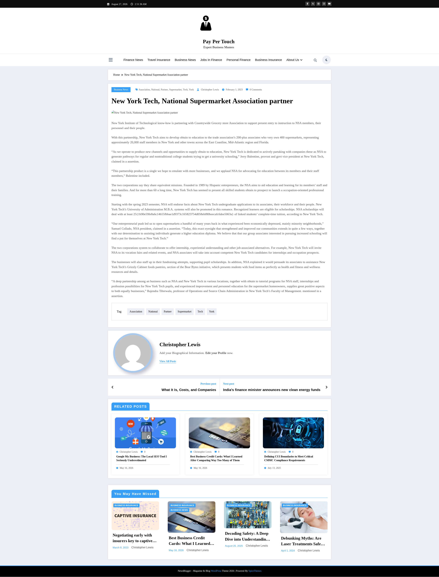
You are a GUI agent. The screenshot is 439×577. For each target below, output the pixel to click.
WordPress (216, 571)
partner (164, 89)
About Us (292, 60)
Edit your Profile (215, 353)
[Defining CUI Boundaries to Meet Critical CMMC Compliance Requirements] (293, 432)
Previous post (208, 383)
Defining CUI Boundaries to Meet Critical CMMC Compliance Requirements (288, 458)
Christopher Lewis (210, 89)
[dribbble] (318, 4)
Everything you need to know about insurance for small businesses (273, 541)
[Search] (315, 60)
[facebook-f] (307, 4)
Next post (228, 383)
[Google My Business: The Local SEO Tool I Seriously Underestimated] (145, 432)
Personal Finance (239, 60)
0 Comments (256, 89)
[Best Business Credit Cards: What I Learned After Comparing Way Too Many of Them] (219, 432)
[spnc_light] (326, 60)
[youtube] (329, 4)
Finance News (133, 60)
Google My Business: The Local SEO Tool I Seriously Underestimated (141, 458)
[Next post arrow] (326, 387)
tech (185, 89)
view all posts (167, 361)
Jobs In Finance (211, 60)
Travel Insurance (158, 60)
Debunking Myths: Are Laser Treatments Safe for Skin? (215, 541)
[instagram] (324, 4)
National (155, 89)
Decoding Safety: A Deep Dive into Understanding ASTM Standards (160, 536)
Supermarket (175, 89)
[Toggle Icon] (110, 60)
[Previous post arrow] (112, 387)
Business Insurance (268, 60)
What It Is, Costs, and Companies (189, 390)
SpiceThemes (254, 571)
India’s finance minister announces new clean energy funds (271, 390)
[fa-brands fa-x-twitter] (313, 4)
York (191, 89)
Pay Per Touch (219, 41)
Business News (185, 60)
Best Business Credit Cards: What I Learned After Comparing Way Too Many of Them (216, 458)
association (144, 89)
